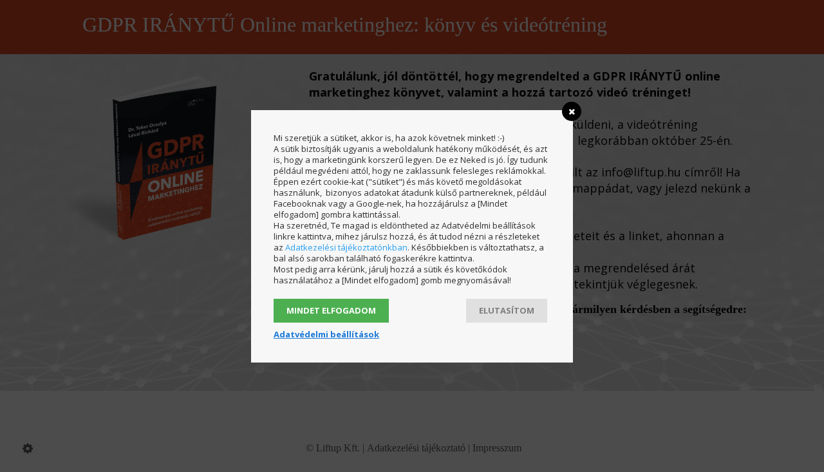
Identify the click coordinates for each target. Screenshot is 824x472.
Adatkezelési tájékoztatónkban (346, 247)
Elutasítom (506, 310)
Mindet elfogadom (331, 310)
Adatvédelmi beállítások (326, 334)
